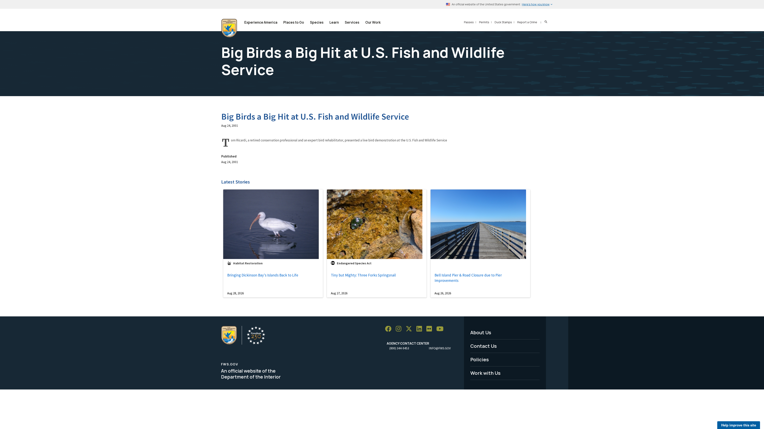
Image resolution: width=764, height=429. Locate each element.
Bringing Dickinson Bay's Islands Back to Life (262, 275)
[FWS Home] (229, 28)
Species (317, 22)
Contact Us (483, 346)
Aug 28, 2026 (235, 293)
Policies (479, 359)
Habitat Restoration (248, 263)
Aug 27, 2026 (339, 293)
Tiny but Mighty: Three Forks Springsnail (363, 275)
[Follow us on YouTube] (441, 329)
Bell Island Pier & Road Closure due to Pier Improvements (468, 278)
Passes (469, 22)
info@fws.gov (440, 348)
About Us (480, 332)
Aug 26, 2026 (443, 293)
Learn (334, 22)
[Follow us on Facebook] (389, 329)
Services (352, 22)
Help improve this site (738, 425)
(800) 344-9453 (399, 348)
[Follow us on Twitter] (410, 329)
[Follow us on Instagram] (400, 329)
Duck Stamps (503, 22)
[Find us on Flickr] (430, 329)
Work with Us (485, 373)
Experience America (260, 22)
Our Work (373, 22)
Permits (484, 22)
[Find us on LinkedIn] (420, 329)
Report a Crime (527, 22)
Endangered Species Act (354, 263)
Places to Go (293, 22)
